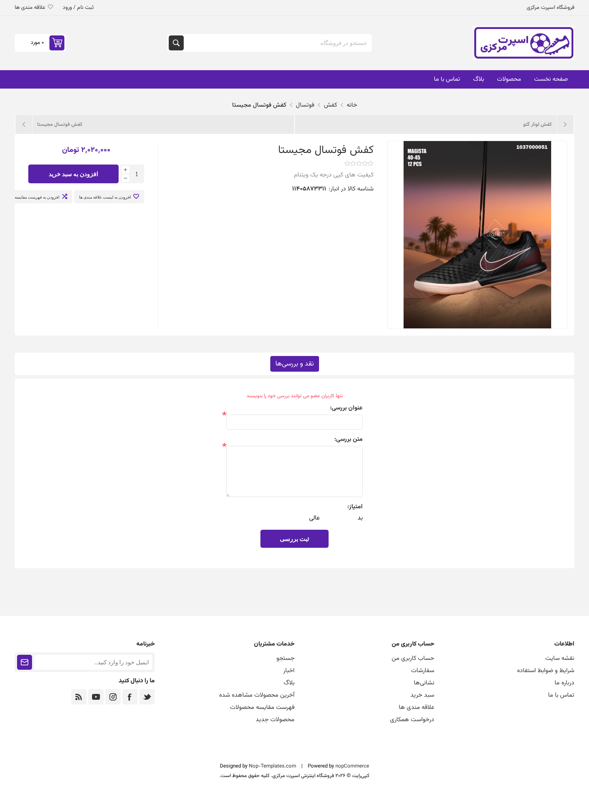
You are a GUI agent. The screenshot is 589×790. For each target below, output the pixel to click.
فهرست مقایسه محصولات (262, 707)
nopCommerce (352, 766)
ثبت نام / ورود (78, 7)
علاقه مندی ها (416, 707)
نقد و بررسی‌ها (294, 363)
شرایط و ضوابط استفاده (545, 671)
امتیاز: (355, 507)
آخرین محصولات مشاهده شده (256, 695)
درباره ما (564, 683)
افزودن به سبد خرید (73, 174)
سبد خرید (422, 695)
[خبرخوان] (79, 696)
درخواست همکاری (412, 720)
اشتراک (24, 662)
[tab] (294, 364)
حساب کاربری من (413, 658)
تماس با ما (561, 695)
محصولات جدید (275, 720)
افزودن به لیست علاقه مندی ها (105, 197)
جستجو (176, 42)
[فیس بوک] (130, 696)
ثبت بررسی (294, 539)
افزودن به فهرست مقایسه (37, 197)
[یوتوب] (96, 696)
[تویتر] (147, 696)
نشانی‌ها (424, 683)
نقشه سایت (559, 658)
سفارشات (422, 671)
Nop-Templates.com (272, 766)
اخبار (288, 671)
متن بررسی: (348, 439)
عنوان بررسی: (346, 408)
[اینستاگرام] (113, 696)
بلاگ (289, 683)
